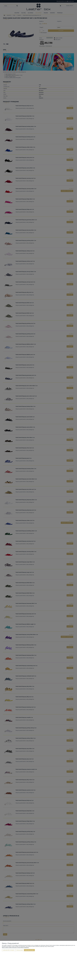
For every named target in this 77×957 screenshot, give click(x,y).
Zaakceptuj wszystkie (29, 950)
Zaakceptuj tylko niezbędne (8, 950)
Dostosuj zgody (19, 950)
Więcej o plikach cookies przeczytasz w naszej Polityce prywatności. (15, 947)
